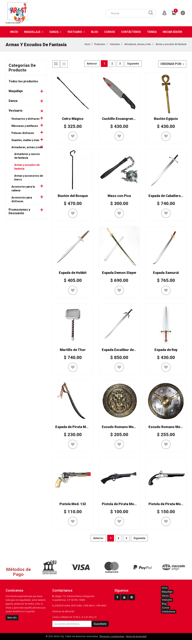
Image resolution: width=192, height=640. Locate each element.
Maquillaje (16, 91)
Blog (164, 603)
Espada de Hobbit (72, 273)
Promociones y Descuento (19, 211)
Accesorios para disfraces (21, 199)
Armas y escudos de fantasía (171, 44)
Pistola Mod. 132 (72, 504)
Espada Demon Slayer (119, 273)
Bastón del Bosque (73, 196)
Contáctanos (168, 611)
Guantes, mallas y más (25, 140)
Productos (99, 44)
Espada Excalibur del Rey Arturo (127, 350)
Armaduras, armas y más (137, 44)
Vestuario (115, 44)
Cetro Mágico (72, 119)
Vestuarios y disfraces (25, 118)
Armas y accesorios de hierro (28, 177)
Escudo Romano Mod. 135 (122, 427)
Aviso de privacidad (136, 636)
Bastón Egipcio (166, 119)
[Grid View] (56, 64)
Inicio (87, 44)
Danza (13, 101)
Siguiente (133, 63)
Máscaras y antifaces (24, 125)
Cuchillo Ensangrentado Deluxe (127, 119)
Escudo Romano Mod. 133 (169, 427)
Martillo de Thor (73, 350)
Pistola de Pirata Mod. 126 (169, 504)
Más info (12, 617)
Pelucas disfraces (22, 132)
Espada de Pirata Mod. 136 (76, 427)
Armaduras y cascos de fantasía (27, 155)
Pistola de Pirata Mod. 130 (122, 504)
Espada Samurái (166, 273)
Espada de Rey (165, 350)
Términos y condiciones (111, 636)
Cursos (165, 607)
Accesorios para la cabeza (23, 188)
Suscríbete (100, 623)
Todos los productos (23, 81)
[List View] (64, 64)
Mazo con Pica (119, 196)
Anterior (92, 63)
